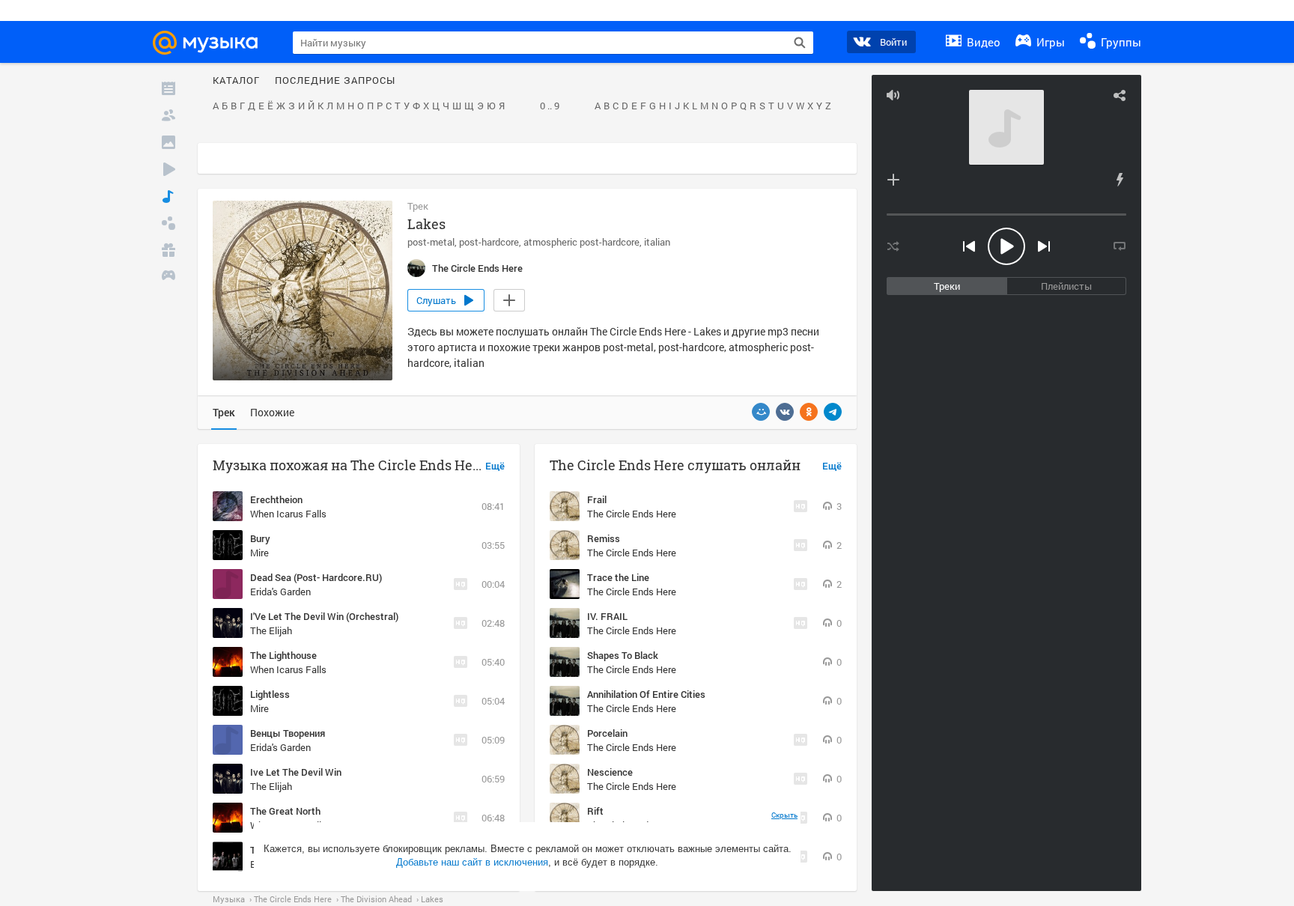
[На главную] (212, 43)
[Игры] (168, 277)
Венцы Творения (287, 733)
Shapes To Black (622, 655)
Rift (595, 811)
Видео (982, 41)
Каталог (236, 81)
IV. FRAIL (607, 616)
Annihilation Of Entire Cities (646, 694)
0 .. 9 (549, 106)
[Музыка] (168, 196)
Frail (597, 499)
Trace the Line (618, 577)
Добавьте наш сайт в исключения (472, 862)
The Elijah (271, 630)
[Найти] (799, 42)
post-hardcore (489, 242)
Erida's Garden (280, 591)
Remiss (603, 538)
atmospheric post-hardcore (581, 242)
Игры (1049, 41)
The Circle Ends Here (631, 513)
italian (657, 242)
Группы (1119, 41)
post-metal (431, 242)
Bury (260, 538)
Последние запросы (335, 81)
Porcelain (607, 733)
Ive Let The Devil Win (295, 772)
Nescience (610, 772)
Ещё (495, 466)
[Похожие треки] (1119, 179)
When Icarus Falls (288, 513)
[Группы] (168, 223)
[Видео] (168, 169)
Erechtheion (276, 499)
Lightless (270, 694)
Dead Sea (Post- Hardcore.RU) (316, 577)
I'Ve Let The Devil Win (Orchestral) (324, 616)
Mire (259, 552)
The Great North (285, 811)
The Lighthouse (283, 655)
